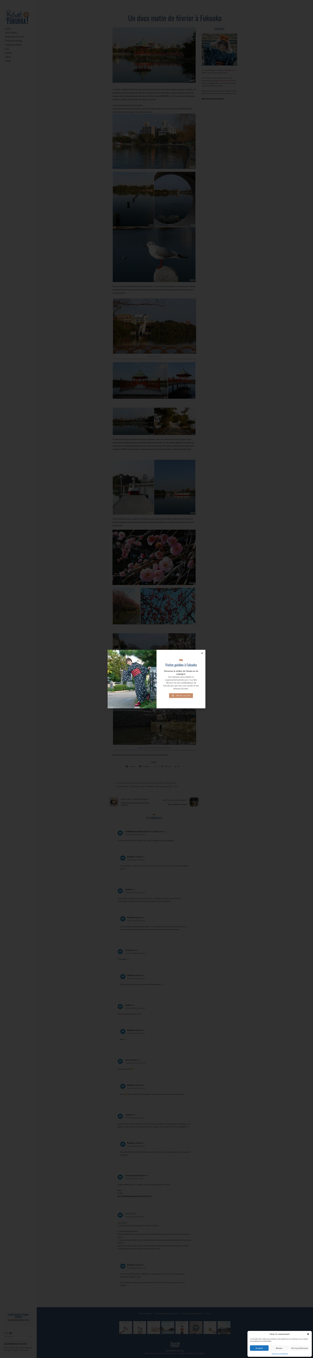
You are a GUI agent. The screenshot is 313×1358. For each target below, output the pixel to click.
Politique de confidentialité (280, 1354)
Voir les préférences (299, 1348)
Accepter (259, 1348)
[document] (156, 679)
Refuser (279, 1348)
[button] (308, 1334)
